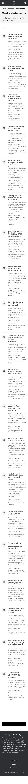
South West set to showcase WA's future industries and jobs (15, 371)
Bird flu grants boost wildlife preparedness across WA (15, 197)
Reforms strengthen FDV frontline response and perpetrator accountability (16, 338)
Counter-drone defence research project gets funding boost (15, 36)
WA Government (10, 8)
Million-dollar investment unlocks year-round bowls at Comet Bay (14, 97)
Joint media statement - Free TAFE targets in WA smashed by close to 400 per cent (16, 643)
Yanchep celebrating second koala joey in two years (16, 68)
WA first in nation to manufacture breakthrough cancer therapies (15, 545)
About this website (14, 768)
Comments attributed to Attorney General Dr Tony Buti (16, 610)
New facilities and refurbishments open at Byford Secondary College (15, 476)
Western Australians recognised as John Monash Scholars (14, 268)
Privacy (14, 764)
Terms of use (14, 760)
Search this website (25, 3)
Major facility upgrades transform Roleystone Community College (15, 582)
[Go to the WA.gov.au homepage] (14, 3)
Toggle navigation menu (3, 3)
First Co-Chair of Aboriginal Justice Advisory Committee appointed (14, 675)
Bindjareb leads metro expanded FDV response (16, 439)
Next (14, 724)
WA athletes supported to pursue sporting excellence (15, 513)
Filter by (4, 28)
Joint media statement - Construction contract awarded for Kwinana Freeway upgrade (16, 234)
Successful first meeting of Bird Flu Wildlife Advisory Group (16, 128)
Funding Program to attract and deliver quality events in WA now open (14, 407)
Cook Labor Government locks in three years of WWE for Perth (16, 304)
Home (3, 8)
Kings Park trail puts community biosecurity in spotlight (15, 162)
